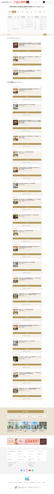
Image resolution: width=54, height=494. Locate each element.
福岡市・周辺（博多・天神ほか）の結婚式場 (27, 436)
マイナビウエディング (10, 436)
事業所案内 (20, 482)
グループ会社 (38, 482)
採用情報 (43, 482)
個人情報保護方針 (32, 482)
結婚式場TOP (14, 436)
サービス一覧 (15, 482)
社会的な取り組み (26, 482)
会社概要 (10, 482)
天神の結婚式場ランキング (35, 436)
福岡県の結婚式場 (19, 436)
